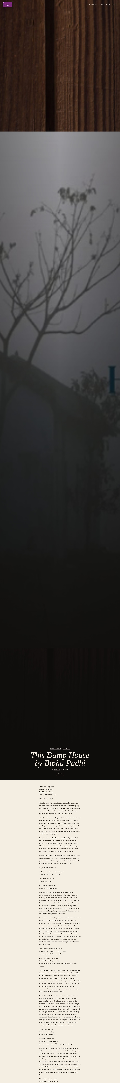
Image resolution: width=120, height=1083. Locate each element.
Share (60, 773)
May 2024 (66, 748)
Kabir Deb (57, 769)
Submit (114, 4)
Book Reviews (55, 748)
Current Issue (92, 4)
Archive (101, 4)
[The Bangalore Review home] (7, 5)
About (108, 4)
